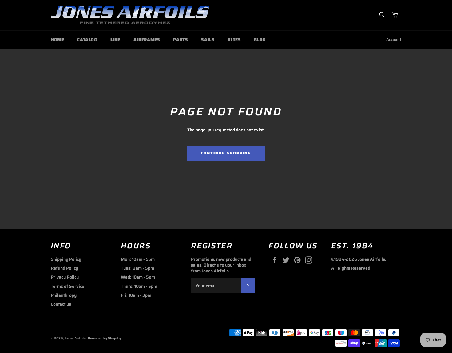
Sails (207, 39)
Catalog (87, 39)
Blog (259, 39)
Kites (234, 39)
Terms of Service (67, 286)
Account (393, 39)
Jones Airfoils (75, 338)
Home (57, 39)
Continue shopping (226, 153)
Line (115, 39)
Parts (180, 39)
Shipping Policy (66, 259)
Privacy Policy (65, 277)
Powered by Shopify (104, 338)
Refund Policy (64, 268)
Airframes (146, 39)
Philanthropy (64, 295)
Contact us (61, 304)
